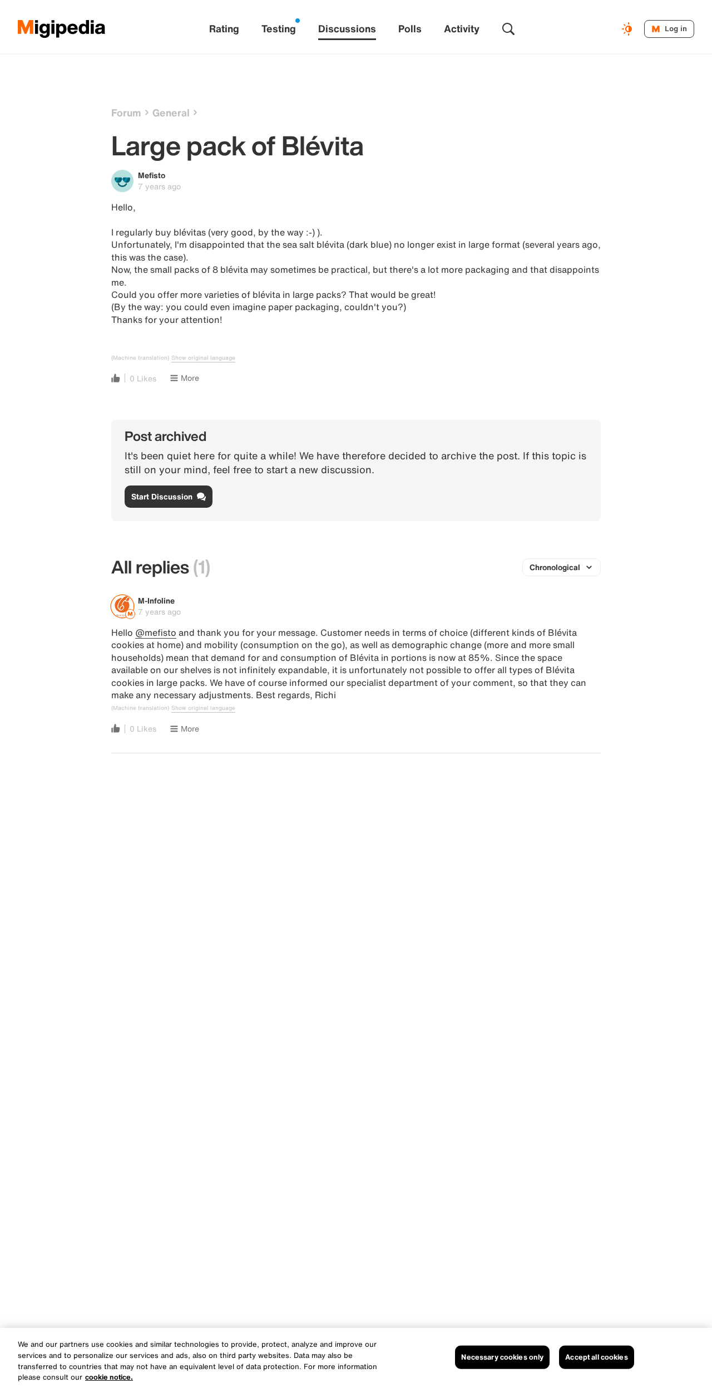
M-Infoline (156, 600)
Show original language (203, 358)
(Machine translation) (140, 358)
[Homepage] (62, 29)
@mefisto (155, 632)
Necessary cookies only (502, 1357)
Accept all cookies (596, 1357)
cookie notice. (109, 1376)
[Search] (508, 29)
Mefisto (151, 175)
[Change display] (628, 29)
